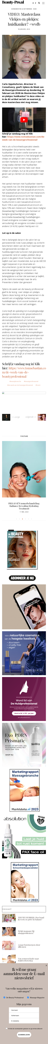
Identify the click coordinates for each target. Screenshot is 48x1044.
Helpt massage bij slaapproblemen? (26, 932)
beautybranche (15, 381)
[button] (16, 519)
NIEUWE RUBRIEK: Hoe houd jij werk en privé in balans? (31, 918)
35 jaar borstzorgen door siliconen (29, 945)
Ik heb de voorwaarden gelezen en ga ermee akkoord (25, 1029)
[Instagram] (34, 3)
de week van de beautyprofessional (20, 385)
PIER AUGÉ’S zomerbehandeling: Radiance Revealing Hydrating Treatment (24, 506)
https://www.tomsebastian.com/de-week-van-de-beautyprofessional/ (24, 372)
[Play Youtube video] (24, 119)
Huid (35, 9)
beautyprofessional (31, 381)
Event (38, 385)
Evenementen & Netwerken (21, 9)
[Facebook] (36, 3)
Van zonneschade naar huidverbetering (28, 959)
